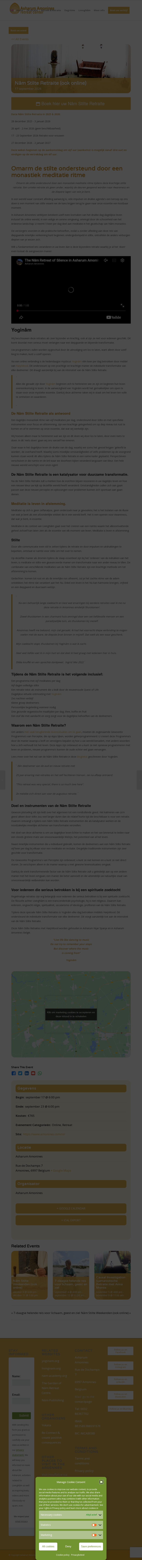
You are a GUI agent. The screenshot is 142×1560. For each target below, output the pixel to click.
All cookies (48, 1546)
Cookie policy (62, 1554)
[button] (101, 1482)
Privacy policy (59, 1508)
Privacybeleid (77, 1554)
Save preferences (91, 1546)
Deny (68, 1546)
